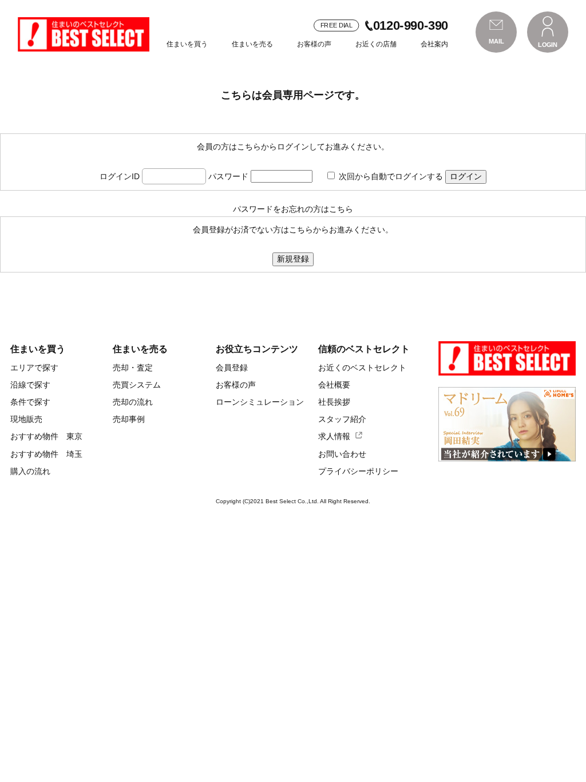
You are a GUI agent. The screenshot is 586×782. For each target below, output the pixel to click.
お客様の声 (314, 44)
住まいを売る (252, 44)
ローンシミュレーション (260, 401)
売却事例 (129, 419)
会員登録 (232, 367)
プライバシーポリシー (358, 471)
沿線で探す (30, 384)
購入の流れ (30, 471)
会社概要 (334, 384)
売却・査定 (133, 367)
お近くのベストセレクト (362, 367)
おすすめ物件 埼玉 (46, 454)
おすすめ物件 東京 (46, 436)
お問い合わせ (342, 454)
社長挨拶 (334, 401)
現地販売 (26, 419)
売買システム (137, 384)
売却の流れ (133, 401)
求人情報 (334, 436)
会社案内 (434, 44)
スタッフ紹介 (342, 419)
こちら (341, 209)
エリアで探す (34, 367)
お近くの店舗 (376, 44)
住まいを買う (187, 44)
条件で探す (30, 401)
